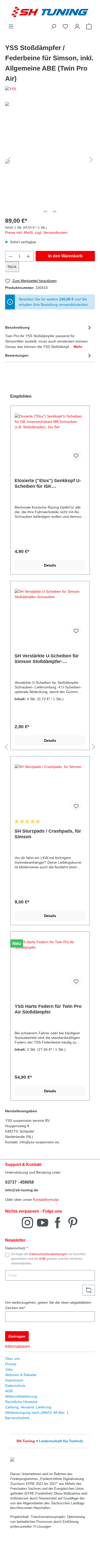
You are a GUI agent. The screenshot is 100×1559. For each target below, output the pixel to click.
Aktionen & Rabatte (20, 1375)
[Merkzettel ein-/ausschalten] (76, 456)
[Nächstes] (91, 159)
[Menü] (11, 26)
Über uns (12, 1359)
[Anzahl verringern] (10, 256)
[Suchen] (53, 26)
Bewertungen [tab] (16, 355)
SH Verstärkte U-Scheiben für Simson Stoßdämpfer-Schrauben (47, 658)
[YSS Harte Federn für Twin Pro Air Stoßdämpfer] (50, 965)
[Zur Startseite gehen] (50, 11)
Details (50, 565)
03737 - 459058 (19, 1182)
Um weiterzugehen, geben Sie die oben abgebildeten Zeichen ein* (48, 1305)
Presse (10, 1364)
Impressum (14, 1380)
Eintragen (16, 1336)
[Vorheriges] (9, 159)
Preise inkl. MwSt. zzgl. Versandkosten (36, 232)
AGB (42, 1259)
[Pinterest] (72, 1222)
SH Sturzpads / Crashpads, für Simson (48, 834)
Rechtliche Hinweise (21, 1402)
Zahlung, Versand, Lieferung (28, 1407)
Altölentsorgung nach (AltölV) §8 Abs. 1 (36, 1412)
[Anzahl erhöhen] (28, 256)
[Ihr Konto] (77, 26)
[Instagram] (27, 1222)
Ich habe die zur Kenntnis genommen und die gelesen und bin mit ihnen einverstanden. (48, 1258)
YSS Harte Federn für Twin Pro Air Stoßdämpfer (48, 1009)
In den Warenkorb (65, 256)
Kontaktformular (46, 1199)
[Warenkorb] (89, 26)
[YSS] (50, 89)
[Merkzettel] (65, 26)
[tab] (48, 337)
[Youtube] (42, 1222)
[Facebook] (57, 1222)
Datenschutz (15, 1385)
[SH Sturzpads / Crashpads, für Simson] (50, 789)
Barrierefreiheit (17, 1418)
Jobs (9, 1369)
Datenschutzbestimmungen (48, 1254)
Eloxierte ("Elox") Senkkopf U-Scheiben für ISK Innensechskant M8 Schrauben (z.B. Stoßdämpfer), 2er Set (48, 483)
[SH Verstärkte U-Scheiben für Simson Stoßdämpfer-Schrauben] (50, 614)
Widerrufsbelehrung (21, 1396)
